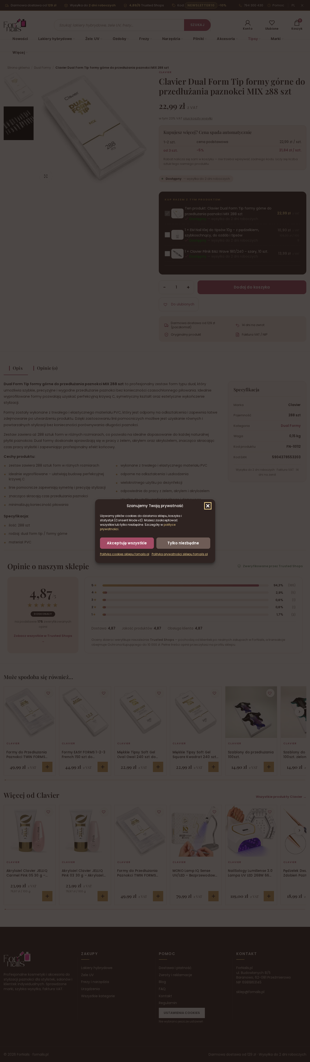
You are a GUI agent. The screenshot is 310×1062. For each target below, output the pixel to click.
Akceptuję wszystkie (127, 542)
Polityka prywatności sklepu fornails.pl (180, 554)
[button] (207, 505)
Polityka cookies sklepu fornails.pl (124, 554)
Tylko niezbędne (183, 542)
